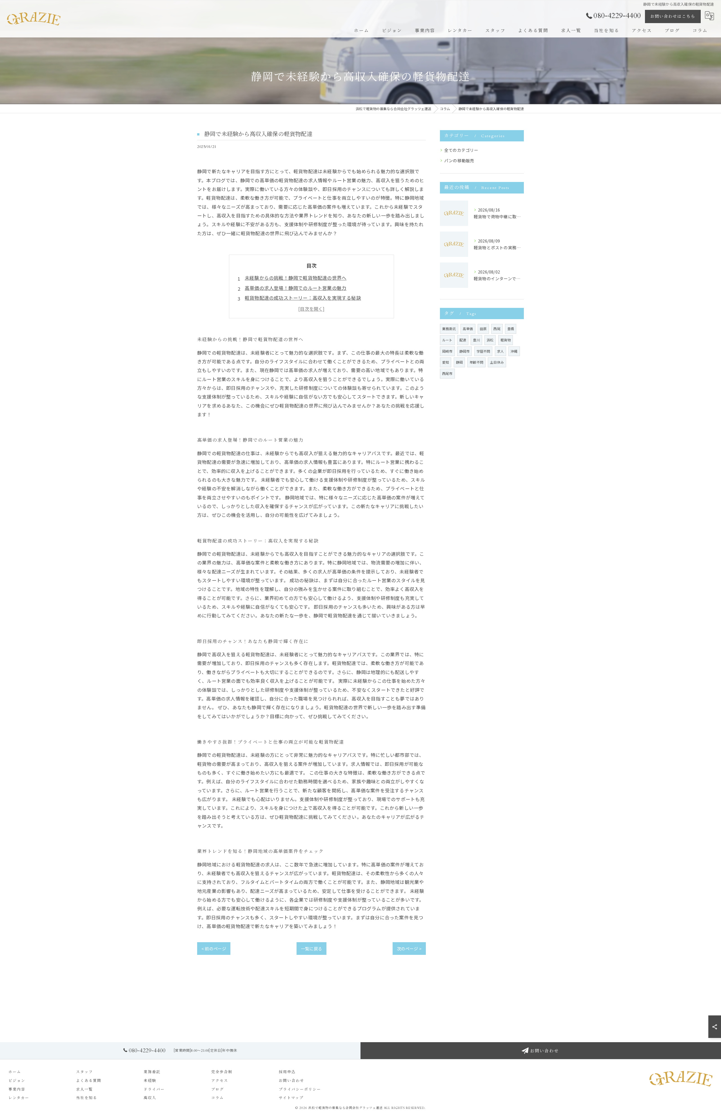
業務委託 (449, 328)
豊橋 (510, 328)
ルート (447, 339)
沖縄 (514, 351)
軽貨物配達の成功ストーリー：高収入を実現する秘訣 (303, 297)
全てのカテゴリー (461, 150)
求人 (500, 351)
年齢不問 (476, 362)
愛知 (445, 362)
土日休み (497, 362)
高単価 (468, 328)
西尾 (496, 328)
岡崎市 (447, 351)
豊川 (476, 339)
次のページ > (409, 948)
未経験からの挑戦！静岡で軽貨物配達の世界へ (295, 277)
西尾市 (447, 373)
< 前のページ (213, 948)
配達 (462, 339)
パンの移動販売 (459, 160)
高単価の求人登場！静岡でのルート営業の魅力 (295, 287)
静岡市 (464, 351)
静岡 (459, 362)
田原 (483, 328)
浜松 (490, 339)
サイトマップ (291, 1097)
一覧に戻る (311, 948)
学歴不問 (483, 351)
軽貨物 (505, 339)
